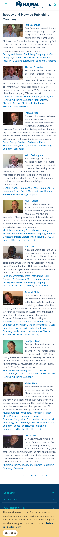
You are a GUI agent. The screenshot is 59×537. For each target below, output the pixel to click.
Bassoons (24, 106)
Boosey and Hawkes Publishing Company (24, 54)
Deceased (36, 429)
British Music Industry (32, 191)
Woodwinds (30, 57)
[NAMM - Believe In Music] (29, 6)
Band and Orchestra (46, 60)
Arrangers (26, 412)
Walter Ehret (31, 383)
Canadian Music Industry (29, 373)
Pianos (15, 187)
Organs (6, 187)
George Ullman (32, 341)
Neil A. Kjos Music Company (28, 331)
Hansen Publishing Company (18, 321)
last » (44, 475)
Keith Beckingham (34, 155)
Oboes (6, 96)
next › (33, 475)
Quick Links (10, 493)
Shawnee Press (39, 415)
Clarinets (18, 57)
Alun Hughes (31, 200)
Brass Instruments (34, 275)
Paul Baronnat (32, 24)
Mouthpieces (40, 99)
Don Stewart (31, 435)
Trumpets (21, 279)
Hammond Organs (29, 187)
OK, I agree (10, 533)
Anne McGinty (32, 292)
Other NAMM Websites (15, 508)
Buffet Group (9, 142)
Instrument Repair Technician (18, 285)
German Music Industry (25, 103)
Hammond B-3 (47, 187)
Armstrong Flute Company (25, 334)
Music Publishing (18, 370)
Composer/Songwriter (14, 324)
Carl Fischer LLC (22, 429)
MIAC (5, 370)
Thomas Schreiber (34, 67)
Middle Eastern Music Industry (29, 236)
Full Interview (41, 285)
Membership (10, 499)
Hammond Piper (11, 191)
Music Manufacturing (23, 60)
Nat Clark (29, 246)
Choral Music (21, 422)
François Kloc (31, 112)
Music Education (42, 321)
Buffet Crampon (32, 96)
